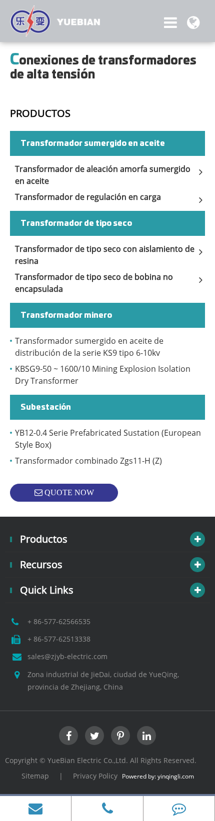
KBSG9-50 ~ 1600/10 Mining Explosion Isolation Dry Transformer (102, 374)
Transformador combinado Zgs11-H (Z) (88, 460)
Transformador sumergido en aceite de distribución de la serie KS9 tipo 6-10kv (89, 346)
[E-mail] (35, 808)
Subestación (45, 407)
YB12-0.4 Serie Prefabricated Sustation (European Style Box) (108, 438)
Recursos (41, 564)
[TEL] (107, 808)
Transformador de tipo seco (76, 223)
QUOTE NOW (68, 492)
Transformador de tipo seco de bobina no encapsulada (94, 282)
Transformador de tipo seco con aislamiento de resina (104, 254)
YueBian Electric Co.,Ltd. (88, 760)
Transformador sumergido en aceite (92, 143)
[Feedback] (179, 808)
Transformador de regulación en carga (88, 196)
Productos (40, 113)
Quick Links (47, 590)
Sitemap (35, 776)
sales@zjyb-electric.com (68, 656)
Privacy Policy (95, 776)
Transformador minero (66, 315)
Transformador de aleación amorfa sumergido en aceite (102, 174)
